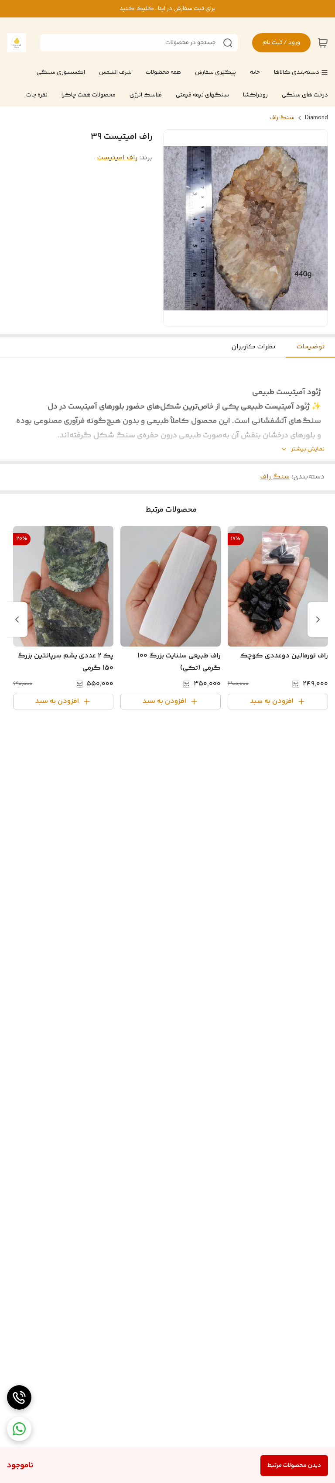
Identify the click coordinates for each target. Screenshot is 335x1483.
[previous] (318, 619)
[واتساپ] (19, 1429)
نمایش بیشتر (308, 449)
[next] (17, 619)
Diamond (316, 118)
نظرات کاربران (253, 346)
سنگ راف (282, 118)
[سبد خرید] (323, 43)
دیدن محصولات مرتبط (294, 1465)
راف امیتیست (117, 157)
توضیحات (310, 346)
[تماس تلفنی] (19, 1397)
